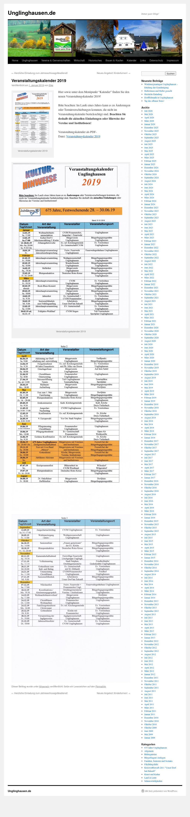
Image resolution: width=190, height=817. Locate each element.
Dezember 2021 (151, 287)
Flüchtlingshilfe (151, 764)
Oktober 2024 (150, 174)
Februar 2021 (150, 320)
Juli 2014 (148, 577)
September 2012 (151, 650)
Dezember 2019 (151, 364)
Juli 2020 (148, 344)
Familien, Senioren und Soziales (158, 760)
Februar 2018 (150, 434)
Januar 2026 (149, 124)
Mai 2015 (148, 544)
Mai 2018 (148, 424)
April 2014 (149, 587)
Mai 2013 (148, 624)
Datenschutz (156, 60)
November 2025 (151, 130)
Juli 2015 (148, 537)
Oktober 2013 (150, 607)
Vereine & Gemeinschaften (55, 60)
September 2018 (151, 414)
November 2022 (151, 250)
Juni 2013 (148, 620)
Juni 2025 (148, 147)
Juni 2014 (148, 580)
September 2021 (151, 297)
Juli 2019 (148, 380)
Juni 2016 (148, 500)
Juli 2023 (148, 224)
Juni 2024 (148, 187)
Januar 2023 (149, 244)
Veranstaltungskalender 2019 (83, 136)
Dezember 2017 (151, 440)
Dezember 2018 (151, 404)
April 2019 (149, 390)
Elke (51, 85)
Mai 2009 (148, 734)
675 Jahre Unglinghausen (155, 747)
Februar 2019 (150, 397)
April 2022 (149, 274)
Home (15, 60)
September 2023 (151, 217)
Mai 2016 (148, 504)
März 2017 (149, 470)
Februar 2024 (150, 200)
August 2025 (150, 140)
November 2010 (151, 720)
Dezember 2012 (151, 640)
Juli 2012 (148, 657)
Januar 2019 (149, 400)
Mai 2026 (148, 114)
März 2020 (149, 357)
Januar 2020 (149, 360)
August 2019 (150, 377)
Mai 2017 (148, 464)
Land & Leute (150, 777)
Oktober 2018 (150, 410)
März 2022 (149, 277)
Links (143, 60)
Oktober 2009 (150, 727)
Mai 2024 (148, 190)
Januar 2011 (149, 714)
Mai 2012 (148, 664)
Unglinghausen (30, 60)
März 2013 (149, 630)
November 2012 (151, 644)
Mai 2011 (148, 700)
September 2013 (151, 610)
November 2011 (151, 680)
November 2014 (151, 564)
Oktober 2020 (150, 334)
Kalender (131, 60)
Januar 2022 (149, 284)
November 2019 (151, 367)
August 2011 (150, 690)
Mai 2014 (148, 584)
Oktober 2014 (150, 567)
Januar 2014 (149, 597)
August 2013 (150, 614)
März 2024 (149, 197)
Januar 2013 (149, 637)
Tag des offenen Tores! (154, 100)
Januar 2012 (149, 674)
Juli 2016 (148, 497)
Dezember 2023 (151, 207)
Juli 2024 (148, 184)
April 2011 (149, 704)
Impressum (173, 60)
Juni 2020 (148, 347)
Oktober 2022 (150, 254)
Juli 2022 (148, 264)
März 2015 (149, 550)
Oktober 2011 (150, 684)
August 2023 (150, 220)
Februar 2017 (150, 474)
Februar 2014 (150, 594)
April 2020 (149, 354)
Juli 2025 (148, 144)
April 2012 (149, 667)
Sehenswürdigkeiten (153, 780)
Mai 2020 (148, 350)
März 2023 (149, 237)
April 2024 (149, 194)
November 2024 (151, 170)
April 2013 (149, 627)
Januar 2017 (149, 477)
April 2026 (149, 117)
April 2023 (149, 234)
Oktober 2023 (150, 214)
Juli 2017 (148, 457)
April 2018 (149, 427)
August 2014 (150, 574)
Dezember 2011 (151, 677)
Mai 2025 (148, 150)
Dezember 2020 (151, 327)
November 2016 (151, 484)
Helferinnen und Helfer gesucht (158, 90)
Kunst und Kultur (152, 774)
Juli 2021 (148, 304)
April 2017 (149, 467)
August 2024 (150, 180)
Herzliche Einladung (153, 94)
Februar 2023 (150, 240)
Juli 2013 (148, 617)
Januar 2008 (149, 737)
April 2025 (149, 154)
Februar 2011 (150, 710)
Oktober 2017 (150, 447)
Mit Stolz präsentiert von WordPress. (161, 790)
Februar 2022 (150, 280)
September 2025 (151, 137)
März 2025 (149, 157)
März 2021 (149, 317)
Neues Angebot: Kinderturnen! (113, 72)
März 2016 (149, 510)
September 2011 (151, 687)
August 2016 (150, 494)
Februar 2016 (150, 514)
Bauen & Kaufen (114, 60)
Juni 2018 (148, 420)
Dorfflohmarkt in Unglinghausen (158, 97)
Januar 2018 (149, 437)
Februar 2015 (150, 554)
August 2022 (150, 260)
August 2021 (150, 300)
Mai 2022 (148, 270)
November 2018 (151, 407)
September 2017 (151, 450)
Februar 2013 (150, 634)
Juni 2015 (148, 540)
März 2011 (149, 707)
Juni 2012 (148, 660)
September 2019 (151, 374)
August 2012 (150, 654)
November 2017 (151, 444)
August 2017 (150, 454)
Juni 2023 (148, 227)
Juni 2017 (148, 460)
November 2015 (151, 524)
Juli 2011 (148, 694)
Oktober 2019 (150, 370)
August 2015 (150, 534)
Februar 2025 (150, 160)
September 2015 (151, 530)
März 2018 (149, 430)
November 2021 (151, 290)
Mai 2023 (148, 230)
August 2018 (150, 417)
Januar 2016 (149, 517)
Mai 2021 (148, 310)
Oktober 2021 (150, 294)
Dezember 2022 (151, 247)
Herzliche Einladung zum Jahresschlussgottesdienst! (40, 72)
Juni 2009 (148, 730)
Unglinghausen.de (32, 12)
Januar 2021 (149, 324)
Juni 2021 (148, 307)
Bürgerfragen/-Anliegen (154, 757)
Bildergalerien (150, 754)
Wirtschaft (79, 60)
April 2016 (149, 507)
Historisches (95, 60)
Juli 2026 (148, 110)
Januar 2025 (149, 164)
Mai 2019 (148, 387)
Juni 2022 (148, 267)
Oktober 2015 (150, 527)
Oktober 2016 (150, 487)
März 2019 (149, 394)
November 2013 (151, 604)
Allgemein (44, 686)
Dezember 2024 (151, 167)
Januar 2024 (149, 204)
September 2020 (151, 337)
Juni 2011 (148, 697)
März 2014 (149, 590)
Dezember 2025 (151, 127)
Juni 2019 (148, 384)
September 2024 (151, 177)
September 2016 (151, 490)
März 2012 (149, 670)
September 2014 (151, 570)
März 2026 (149, 120)
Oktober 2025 (150, 134)
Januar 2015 (149, 557)
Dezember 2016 (151, 480)
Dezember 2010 (151, 717)
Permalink (101, 686)
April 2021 (149, 314)
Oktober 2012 (150, 647)
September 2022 (151, 257)
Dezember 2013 (151, 600)
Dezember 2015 (151, 520)
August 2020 (150, 340)
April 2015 (149, 547)
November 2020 (151, 330)
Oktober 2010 (150, 724)
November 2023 (151, 210)
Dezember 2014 (151, 560)
